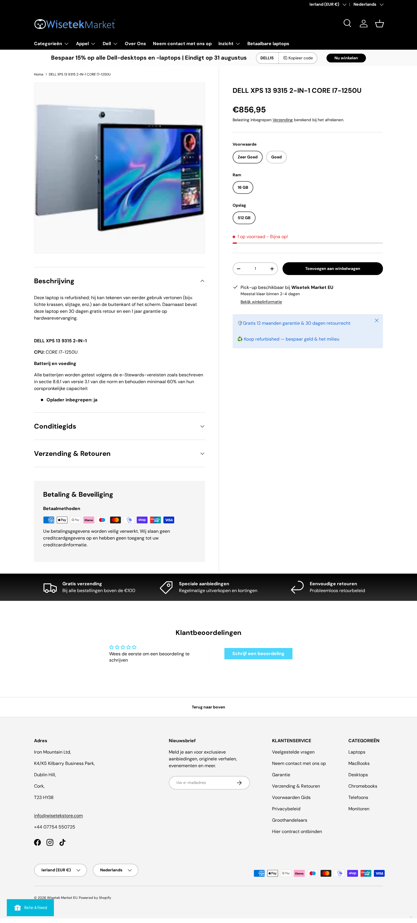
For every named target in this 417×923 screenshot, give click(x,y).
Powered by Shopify (95, 897)
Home (38, 74)
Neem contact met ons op (182, 44)
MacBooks (359, 763)
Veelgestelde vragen (293, 752)
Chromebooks (362, 786)
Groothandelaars (289, 820)
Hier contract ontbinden (297, 831)
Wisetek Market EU (62, 897)
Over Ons (135, 44)
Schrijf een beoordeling (258, 653)
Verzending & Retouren (296, 786)
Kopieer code (300, 57)
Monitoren (358, 809)
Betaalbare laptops (268, 44)
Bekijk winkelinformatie (261, 301)
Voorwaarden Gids (291, 797)
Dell (107, 44)
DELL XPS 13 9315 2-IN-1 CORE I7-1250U (80, 74)
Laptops (356, 752)
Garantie (281, 775)
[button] (379, 23)
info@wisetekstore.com (58, 816)
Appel (82, 44)
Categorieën (48, 44)
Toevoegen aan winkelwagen (332, 268)
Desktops (358, 775)
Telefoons (358, 797)
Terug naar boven (208, 707)
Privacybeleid (286, 809)
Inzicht (225, 44)
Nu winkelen (346, 57)
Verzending (283, 119)
